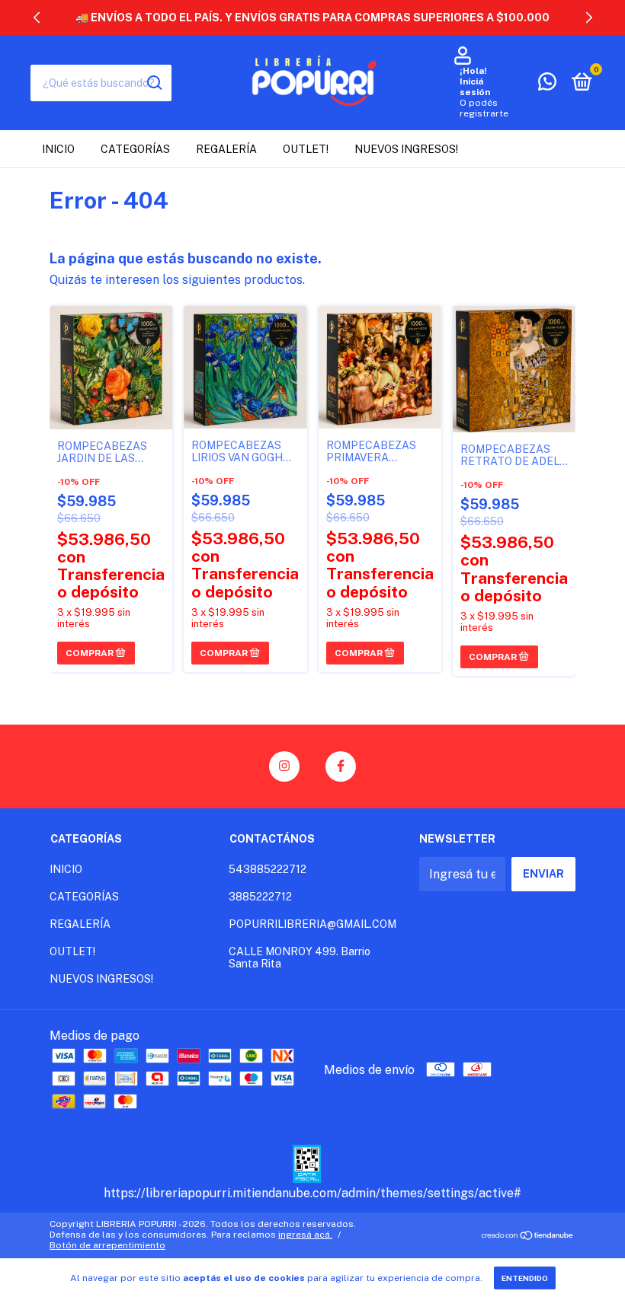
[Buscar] (153, 83)
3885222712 (260, 897)
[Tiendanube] (527, 1236)
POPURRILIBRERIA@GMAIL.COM (312, 924)
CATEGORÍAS (135, 149)
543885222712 (267, 869)
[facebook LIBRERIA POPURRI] (340, 766)
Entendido (525, 1278)
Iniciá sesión (475, 86)
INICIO (58, 149)
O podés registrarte (484, 108)
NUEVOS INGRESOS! (406, 149)
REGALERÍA (226, 149)
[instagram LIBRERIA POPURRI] (284, 766)
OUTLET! (306, 149)
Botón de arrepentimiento (107, 1245)
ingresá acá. (305, 1234)
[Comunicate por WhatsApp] (547, 84)
